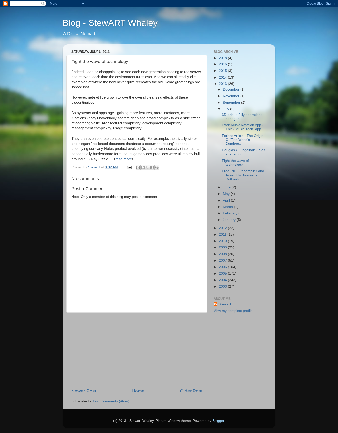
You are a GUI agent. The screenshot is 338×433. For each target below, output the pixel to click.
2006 (223, 267)
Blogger (218, 421)
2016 (223, 64)
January (230, 220)
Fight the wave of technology (235, 162)
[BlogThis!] (142, 167)
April (227, 200)
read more (123, 159)
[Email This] (138, 167)
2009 (223, 247)
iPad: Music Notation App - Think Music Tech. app (242, 127)
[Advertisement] (137, 350)
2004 (223, 280)
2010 (223, 241)
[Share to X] (147, 167)
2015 (223, 71)
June (227, 187)
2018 (223, 58)
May (227, 194)
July (226, 109)
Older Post (191, 390)
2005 (223, 273)
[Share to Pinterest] (156, 167)
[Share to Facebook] (152, 167)
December (231, 89)
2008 (223, 254)
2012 (223, 228)
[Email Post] (129, 167)
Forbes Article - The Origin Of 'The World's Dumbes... (242, 139)
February (230, 213)
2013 (223, 84)
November (231, 96)
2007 (223, 260)
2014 (223, 77)
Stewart (224, 304)
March (228, 207)
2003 (223, 286)
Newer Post (83, 390)
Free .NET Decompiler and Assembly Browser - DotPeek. (243, 175)
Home (138, 390)
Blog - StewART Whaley (110, 23)
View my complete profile (233, 311)
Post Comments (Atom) (111, 401)
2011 (223, 234)
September (232, 102)
